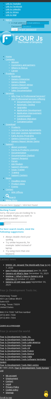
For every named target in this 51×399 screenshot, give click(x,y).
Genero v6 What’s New (17, 273)
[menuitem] (28, 56)
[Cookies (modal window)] (46, 394)
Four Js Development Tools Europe (17, 339)
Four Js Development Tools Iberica (17, 353)
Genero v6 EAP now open (18, 281)
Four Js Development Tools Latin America (20, 342)
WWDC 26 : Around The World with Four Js (26, 264)
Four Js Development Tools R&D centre (19, 365)
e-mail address (18, 22)
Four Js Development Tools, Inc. (15, 336)
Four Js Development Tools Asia (15, 345)
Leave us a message (10, 325)
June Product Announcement (19, 270)
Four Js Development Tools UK (15, 348)
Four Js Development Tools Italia (16, 356)
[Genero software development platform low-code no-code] (21, 51)
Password (16, 26)
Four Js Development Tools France (17, 350)
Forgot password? (28, 29)
